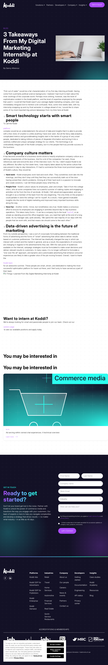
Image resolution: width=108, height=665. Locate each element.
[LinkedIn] (10, 578)
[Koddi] (9, 5)
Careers (63, 588)
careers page (8, 327)
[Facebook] (5, 578)
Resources (94, 590)
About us (63, 577)
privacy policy (64, 518)
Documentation (81, 585)
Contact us (64, 606)
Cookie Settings (55, 656)
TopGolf (70, 212)
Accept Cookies (55, 644)
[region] (34, 651)
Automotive (49, 595)
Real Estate (49, 609)
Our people (64, 582)
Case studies (95, 577)
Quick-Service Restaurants (49, 616)
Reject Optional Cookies (55, 650)
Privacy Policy (19, 658)
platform (6, 128)
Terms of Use (37, 656)
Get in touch (97, 5)
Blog (91, 595)
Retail (47, 577)
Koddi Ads (34, 577)
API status (79, 595)
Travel (47, 582)
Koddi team (8, 263)
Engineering (79, 590)
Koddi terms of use (85, 652)
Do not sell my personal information (68, 652)
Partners (49, 5)
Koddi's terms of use (94, 516)
